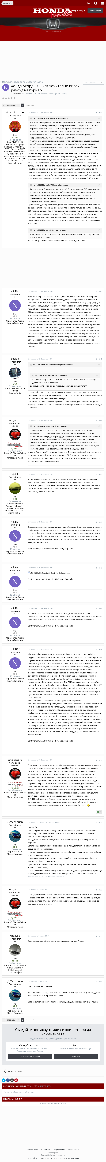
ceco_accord (15, 420)
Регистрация (95, 10)
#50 (100, 760)
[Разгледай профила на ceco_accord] (15, 434)
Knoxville (15, 935)
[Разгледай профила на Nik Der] (5, 87)
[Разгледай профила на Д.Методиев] (15, 836)
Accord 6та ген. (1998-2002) (54, 93)
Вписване (76, 1056)
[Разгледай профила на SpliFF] (15, 488)
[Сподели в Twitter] (4, 1080)
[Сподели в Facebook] (8, 1080)
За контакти (73, 1149)
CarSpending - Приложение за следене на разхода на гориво (53, 1158)
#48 (100, 608)
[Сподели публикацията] (96, 113)
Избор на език (34, 1149)
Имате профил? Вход (75, 11)
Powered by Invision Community (53, 1155)
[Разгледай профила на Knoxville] (15, 950)
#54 (100, 981)
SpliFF (15, 474)
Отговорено (40, 112)
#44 (100, 420)
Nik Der (17, 93)
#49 (100, 649)
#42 (100, 291)
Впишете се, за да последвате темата (23, 81)
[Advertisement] (53, 61)
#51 (100, 822)
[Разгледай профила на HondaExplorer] (15, 126)
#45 (100, 474)
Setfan (15, 358)
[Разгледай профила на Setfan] (15, 373)
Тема (46, 1149)
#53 (100, 936)
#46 (100, 522)
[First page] (4, 105)
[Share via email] (12, 1080)
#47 (100, 568)
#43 (100, 359)
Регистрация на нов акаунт (30, 1056)
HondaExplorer (15, 112)
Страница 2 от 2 (32, 105)
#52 (100, 890)
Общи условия (59, 1149)
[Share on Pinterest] (16, 1080)
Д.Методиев (15, 822)
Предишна (11, 105)
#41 (100, 113)
